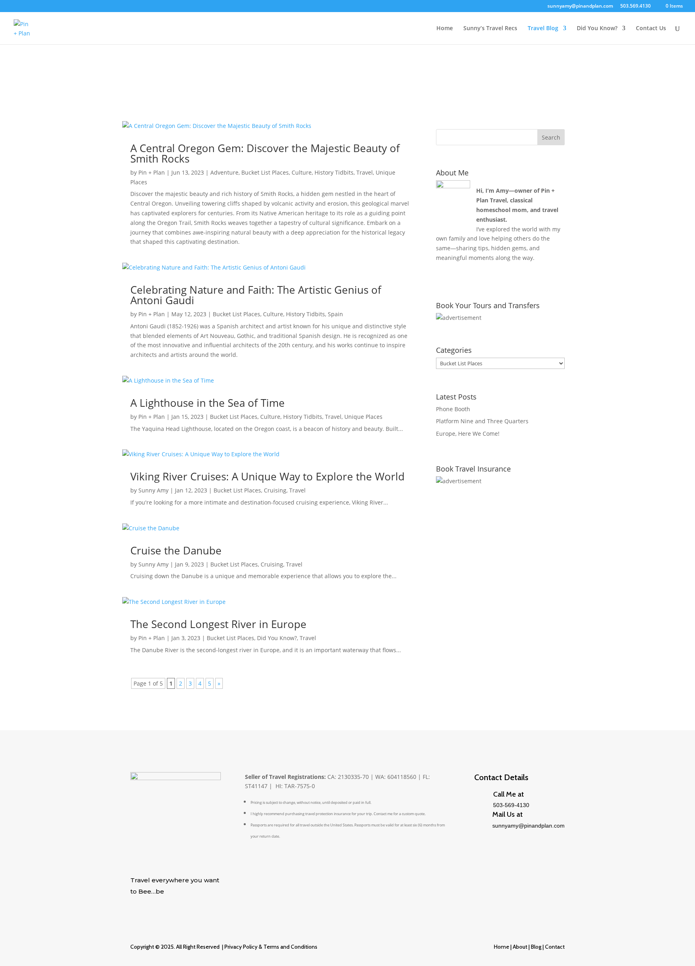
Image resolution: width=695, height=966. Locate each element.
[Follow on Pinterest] (168, 904)
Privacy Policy (240, 946)
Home (444, 28)
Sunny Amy (153, 490)
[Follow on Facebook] (152, 904)
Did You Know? (597, 28)
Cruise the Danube (176, 550)
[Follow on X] (136, 904)
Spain (335, 314)
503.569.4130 (635, 6)
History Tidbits (334, 172)
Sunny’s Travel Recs (490, 28)
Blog (535, 946)
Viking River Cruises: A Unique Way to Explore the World (267, 476)
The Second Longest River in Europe (218, 624)
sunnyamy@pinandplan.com (580, 6)
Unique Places (363, 416)
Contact (555, 946)
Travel (364, 172)
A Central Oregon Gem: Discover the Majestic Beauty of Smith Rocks (265, 153)
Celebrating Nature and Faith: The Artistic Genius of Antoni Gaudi (255, 294)
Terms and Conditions (290, 946)
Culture (302, 172)
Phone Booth (453, 409)
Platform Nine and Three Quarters (482, 421)
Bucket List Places (265, 172)
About (520, 946)
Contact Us (651, 28)
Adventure (224, 172)
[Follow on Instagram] (185, 904)
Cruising (275, 490)
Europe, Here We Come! (468, 433)
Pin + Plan (151, 172)
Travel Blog (543, 28)
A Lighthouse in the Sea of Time (207, 402)
